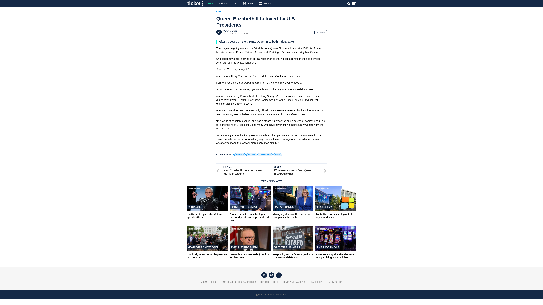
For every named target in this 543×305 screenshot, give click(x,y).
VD (219, 32)
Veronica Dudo (230, 31)
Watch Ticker (231, 3)
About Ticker (208, 282)
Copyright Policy (269, 282)
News (251, 3)
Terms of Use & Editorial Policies (237, 282)
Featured (240, 155)
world (277, 155)
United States (265, 155)
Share (322, 32)
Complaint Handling (294, 282)
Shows (267, 3)
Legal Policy (315, 282)
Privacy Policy (334, 282)
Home (210, 3)
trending (251, 155)
